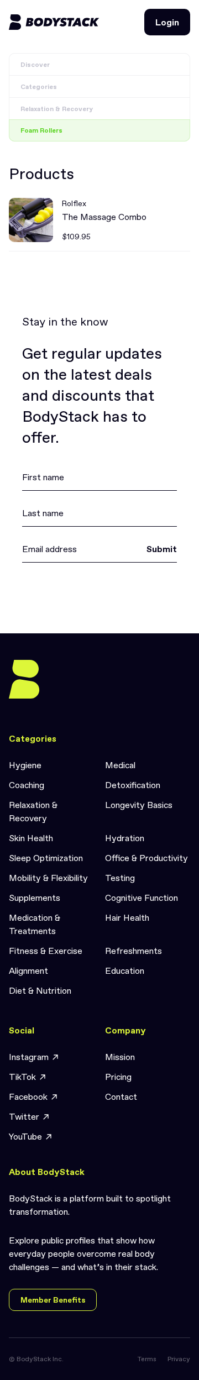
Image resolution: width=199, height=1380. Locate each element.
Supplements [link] (34, 897)
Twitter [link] (24, 1116)
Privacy (178, 1359)
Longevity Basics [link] (138, 805)
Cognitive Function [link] (141, 897)
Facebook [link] (28, 1096)
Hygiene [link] (25, 765)
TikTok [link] (22, 1077)
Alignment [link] (28, 970)
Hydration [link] (124, 838)
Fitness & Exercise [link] (45, 951)
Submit (161, 549)
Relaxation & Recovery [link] (33, 811)
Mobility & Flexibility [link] (48, 878)
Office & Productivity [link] (146, 858)
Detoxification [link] (132, 785)
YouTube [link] (25, 1136)
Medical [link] (120, 765)
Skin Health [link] (31, 838)
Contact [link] (121, 1096)
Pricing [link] (118, 1077)
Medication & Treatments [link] (34, 924)
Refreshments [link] (133, 951)
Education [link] (124, 970)
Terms (147, 1359)
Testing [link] (120, 878)
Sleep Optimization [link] (46, 858)
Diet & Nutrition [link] (40, 990)
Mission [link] (120, 1057)
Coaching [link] (26, 785)
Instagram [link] (29, 1057)
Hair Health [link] (127, 917)
